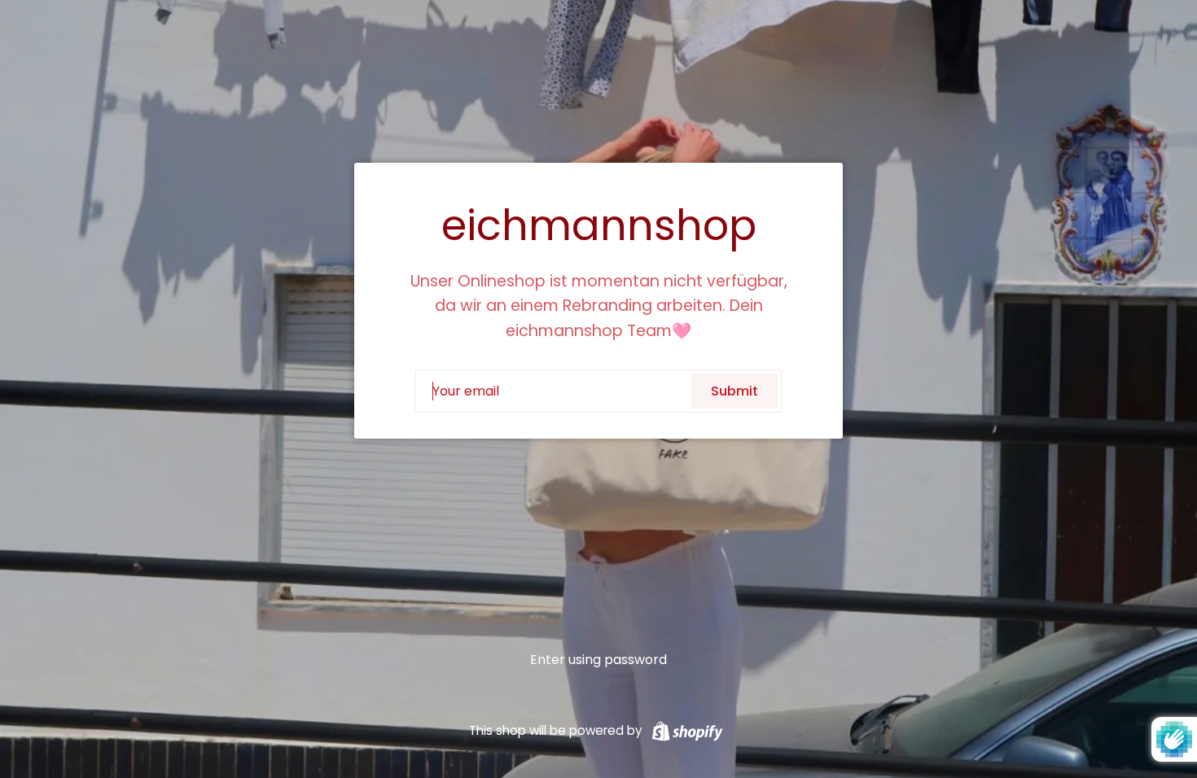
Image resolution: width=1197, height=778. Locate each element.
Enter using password (598, 659)
